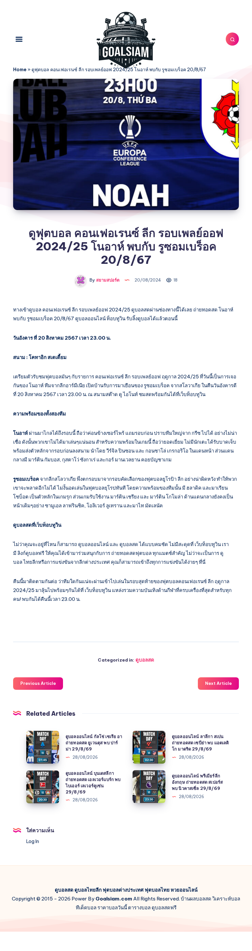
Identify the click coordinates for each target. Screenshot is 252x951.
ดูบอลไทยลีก (88, 890)
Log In (32, 841)
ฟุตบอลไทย (157, 890)
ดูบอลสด (145, 660)
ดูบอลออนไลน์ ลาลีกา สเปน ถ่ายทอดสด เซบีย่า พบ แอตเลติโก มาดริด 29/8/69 (200, 742)
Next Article (218, 683)
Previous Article (38, 683)
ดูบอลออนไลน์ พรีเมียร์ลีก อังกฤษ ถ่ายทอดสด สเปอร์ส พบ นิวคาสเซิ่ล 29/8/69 (197, 782)
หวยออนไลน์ (184, 890)
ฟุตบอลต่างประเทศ (123, 890)
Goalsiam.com (113, 899)
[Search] (232, 39)
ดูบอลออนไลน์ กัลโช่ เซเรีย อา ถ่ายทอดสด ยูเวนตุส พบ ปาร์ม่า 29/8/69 (94, 742)
